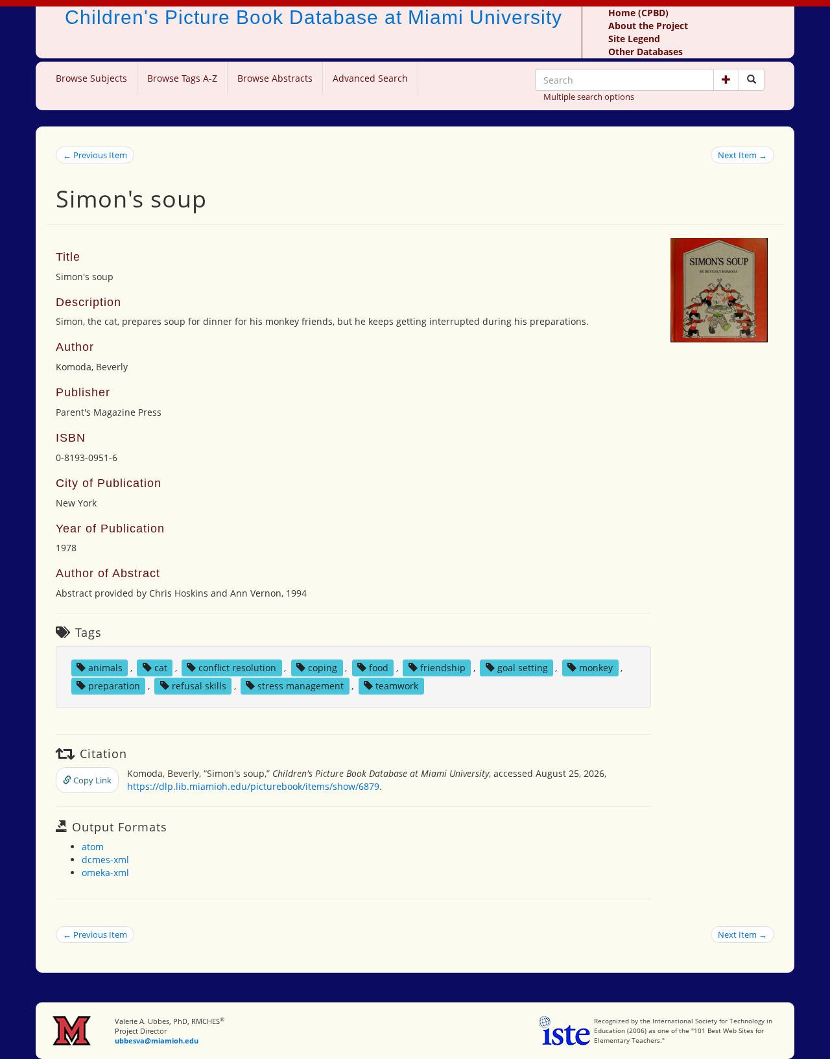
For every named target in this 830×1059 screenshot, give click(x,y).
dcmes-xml (105, 859)
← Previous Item (95, 155)
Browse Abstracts (275, 78)
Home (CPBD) (638, 12)
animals (105, 667)
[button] (726, 80)
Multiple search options (588, 96)
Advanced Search (370, 78)
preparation (114, 686)
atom (93, 846)
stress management (300, 686)
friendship (443, 667)
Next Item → (742, 155)
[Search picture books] (752, 80)
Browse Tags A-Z (182, 78)
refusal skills (199, 686)
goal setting (522, 667)
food (378, 667)
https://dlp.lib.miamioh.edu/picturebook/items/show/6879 (253, 786)
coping (322, 667)
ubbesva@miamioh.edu (156, 1040)
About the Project (648, 25)
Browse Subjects (91, 78)
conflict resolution (237, 667)
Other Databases (645, 51)
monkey (596, 667)
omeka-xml (105, 872)
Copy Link (91, 780)
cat (160, 667)
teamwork (396, 686)
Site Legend (634, 38)
